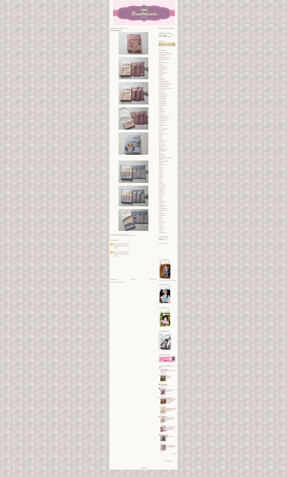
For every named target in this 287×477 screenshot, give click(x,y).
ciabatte (160, 106)
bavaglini (161, 74)
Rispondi (116, 247)
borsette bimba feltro (163, 94)
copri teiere (161, 122)
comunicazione (162, 115)
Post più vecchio (153, 279)
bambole (160, 71)
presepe (160, 195)
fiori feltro (161, 142)
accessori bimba (162, 55)
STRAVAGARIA (163, 384)
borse (160, 91)
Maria (115, 244)
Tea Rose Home (163, 416)
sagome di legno (162, 205)
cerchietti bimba (162, 105)
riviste (160, 203)
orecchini (161, 176)
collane (160, 113)
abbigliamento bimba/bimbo (164, 54)
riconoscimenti (162, 201)
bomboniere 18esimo (163, 81)
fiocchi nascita (162, 140)
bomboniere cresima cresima (164, 84)
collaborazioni (162, 111)
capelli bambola (162, 98)
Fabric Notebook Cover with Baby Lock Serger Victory (170, 419)
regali (160, 198)
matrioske (161, 168)
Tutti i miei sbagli (163, 385)
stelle (160, 218)
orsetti (160, 178)
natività (160, 174)
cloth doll (161, 108)
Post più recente (113, 279)
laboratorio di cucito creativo (165, 157)
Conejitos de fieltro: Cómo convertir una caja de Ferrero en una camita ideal (171, 428)
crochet (160, 123)
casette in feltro (162, 101)
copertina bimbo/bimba (163, 117)
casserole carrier (162, 103)
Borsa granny (161, 89)
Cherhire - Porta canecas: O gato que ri (170, 390)
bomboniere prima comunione (165, 88)
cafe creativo (163, 407)
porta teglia (161, 186)
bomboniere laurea (162, 86)
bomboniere (161, 79)
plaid (160, 181)
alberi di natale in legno (163, 57)
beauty (160, 76)
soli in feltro (161, 215)
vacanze (160, 230)
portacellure (161, 188)
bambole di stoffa (162, 72)
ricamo (160, 200)
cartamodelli (161, 100)
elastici (160, 132)
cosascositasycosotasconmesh (166, 398)
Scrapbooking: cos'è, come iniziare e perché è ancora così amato (171, 409)
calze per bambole (162, 96)
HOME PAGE (143, 468)
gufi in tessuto (162, 156)
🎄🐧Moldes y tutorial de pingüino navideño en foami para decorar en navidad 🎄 (170, 401)
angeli (160, 61)
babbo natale (161, 69)
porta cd (160, 183)
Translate (168, 36)
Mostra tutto (175, 453)
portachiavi (161, 190)
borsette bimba (162, 93)
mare (160, 166)
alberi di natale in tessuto (164, 59)
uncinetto (161, 229)
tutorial (160, 227)
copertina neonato (162, 120)
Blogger (170, 461)
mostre (160, 171)
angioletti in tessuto (163, 62)
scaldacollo (161, 207)
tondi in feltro (161, 222)
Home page (133, 279)
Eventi (160, 137)
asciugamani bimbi (163, 67)
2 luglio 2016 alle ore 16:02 (122, 244)
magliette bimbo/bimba (163, 161)
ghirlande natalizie (162, 149)
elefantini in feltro (162, 134)
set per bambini (131, 235)
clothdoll (161, 110)
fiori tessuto (161, 144)
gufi (125, 235)
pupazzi (160, 196)
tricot (160, 224)
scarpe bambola (162, 210)
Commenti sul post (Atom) (120, 282)
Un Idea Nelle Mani (164, 369)
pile (159, 179)
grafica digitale (162, 151)
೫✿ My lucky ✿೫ (164, 435)
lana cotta (161, 159)
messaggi (161, 169)
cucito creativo (120, 235)
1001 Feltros (163, 388)
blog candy (161, 77)
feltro (160, 139)
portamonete (161, 193)
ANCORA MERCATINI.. (169, 377)
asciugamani (161, 66)
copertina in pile (162, 118)
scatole (160, 212)
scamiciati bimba (162, 208)
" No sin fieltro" (163, 425)
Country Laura (163, 375)
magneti (160, 162)
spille (160, 217)
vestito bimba (161, 232)
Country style (163, 444)
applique (160, 64)
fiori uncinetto (162, 145)
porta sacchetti (162, 185)
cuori (160, 127)
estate (160, 135)
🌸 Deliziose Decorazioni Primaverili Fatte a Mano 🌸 (170, 447)
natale (160, 173)
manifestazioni (162, 164)
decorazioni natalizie (163, 128)
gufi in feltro (161, 154)
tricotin (160, 225)
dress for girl (161, 130)
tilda (160, 220)
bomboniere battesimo (163, 83)
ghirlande (161, 147)
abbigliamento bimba (163, 52)
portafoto (160, 191)
